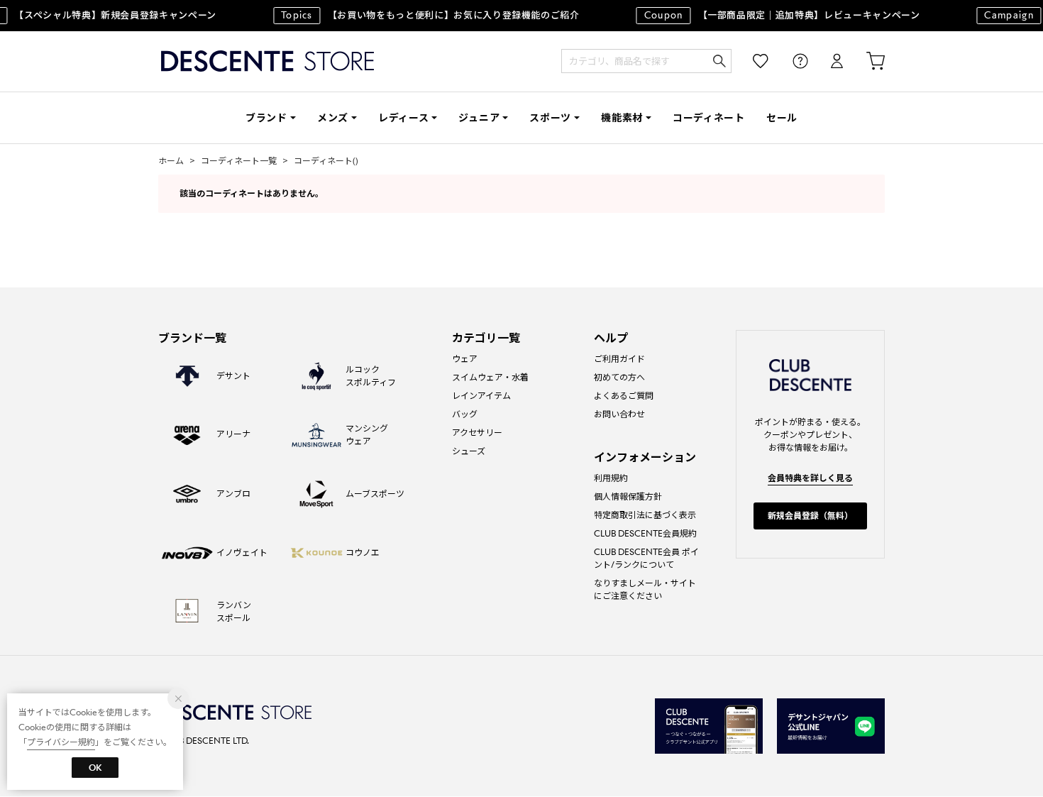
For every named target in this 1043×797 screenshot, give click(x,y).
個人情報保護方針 (628, 496)
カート (865, 61)
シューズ (468, 451)
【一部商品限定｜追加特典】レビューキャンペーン (777, 15)
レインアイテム (481, 395)
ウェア (465, 358)
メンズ (332, 117)
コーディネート (709, 117)
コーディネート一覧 (239, 160)
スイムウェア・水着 (490, 377)
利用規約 (611, 478)
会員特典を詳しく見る (810, 478)
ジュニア (479, 117)
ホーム (171, 160)
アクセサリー (477, 432)
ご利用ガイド (619, 358)
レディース (403, 117)
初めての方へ (619, 377)
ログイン (827, 61)
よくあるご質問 (623, 395)
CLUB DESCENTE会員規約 (645, 533)
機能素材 (622, 117)
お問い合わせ (619, 414)
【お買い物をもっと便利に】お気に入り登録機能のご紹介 (424, 15)
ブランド (266, 117)
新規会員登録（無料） (810, 515)
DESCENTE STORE (267, 61)
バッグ (465, 414)
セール (782, 117)
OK (95, 767)
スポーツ (550, 117)
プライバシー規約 (61, 742)
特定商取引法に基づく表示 (645, 515)
